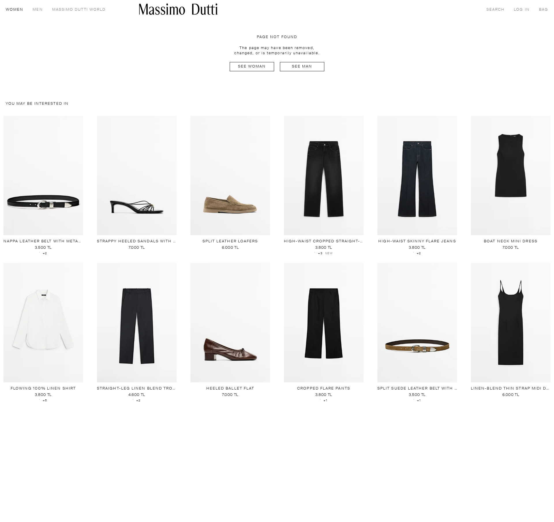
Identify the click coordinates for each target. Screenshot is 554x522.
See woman (252, 66)
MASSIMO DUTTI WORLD (79, 10)
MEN (38, 10)
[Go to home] (178, 9)
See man (302, 66)
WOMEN (14, 10)
